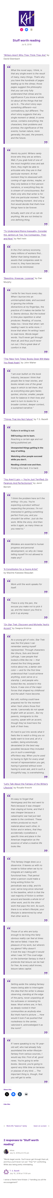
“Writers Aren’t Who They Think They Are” (25, 55)
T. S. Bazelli (14, 1171)
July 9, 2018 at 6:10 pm (19, 1153)
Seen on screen (40, 1126)
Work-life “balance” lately (16, 1126)
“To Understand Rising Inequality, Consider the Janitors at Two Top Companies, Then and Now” (25, 235)
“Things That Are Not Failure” (18, 419)
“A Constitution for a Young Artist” (21, 569)
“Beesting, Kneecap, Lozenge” (19, 278)
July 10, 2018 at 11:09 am (20, 1173)
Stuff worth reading (26, 40)
